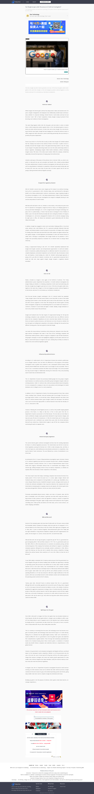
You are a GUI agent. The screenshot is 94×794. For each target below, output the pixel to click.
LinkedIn (59, 765)
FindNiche (38, 790)
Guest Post (62, 786)
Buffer (53, 765)
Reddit (41, 765)
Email (50, 765)
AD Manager (51, 786)
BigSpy (34, 1)
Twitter (36, 765)
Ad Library (50, 790)
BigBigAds (38, 788)
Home (27, 1)
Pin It (63, 765)
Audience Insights (52, 788)
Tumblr (45, 765)
